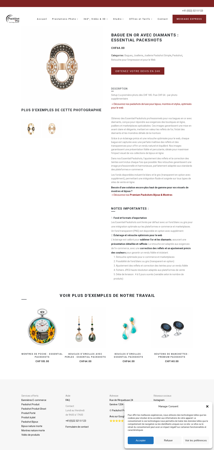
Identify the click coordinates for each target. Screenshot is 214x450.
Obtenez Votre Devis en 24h (137, 73)
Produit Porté (28, 413)
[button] (207, 406)
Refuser (168, 440)
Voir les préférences (196, 440)
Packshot (177, 55)
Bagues (129, 55)
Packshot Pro (119, 410)
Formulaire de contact (77, 426)
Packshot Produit (30, 404)
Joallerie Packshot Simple (157, 55)
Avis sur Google (118, 416)
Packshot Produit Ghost (33, 408)
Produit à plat (28, 417)
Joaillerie (138, 55)
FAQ (68, 400)
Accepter (141, 440)
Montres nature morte (33, 430)
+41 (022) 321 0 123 (192, 10)
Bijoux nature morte (31, 426)
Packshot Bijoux (29, 421)
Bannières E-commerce (33, 400)
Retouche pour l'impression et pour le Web (133, 59)
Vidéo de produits (30, 434)
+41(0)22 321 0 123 (76, 420)
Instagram (159, 400)
